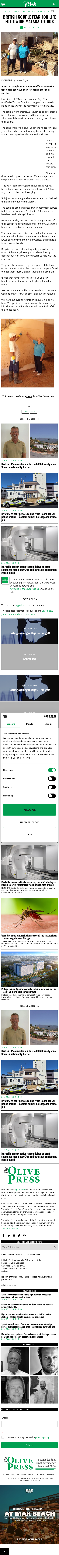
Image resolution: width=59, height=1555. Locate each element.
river (33, 411)
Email (5, 1417)
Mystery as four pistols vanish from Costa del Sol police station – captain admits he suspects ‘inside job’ (29, 516)
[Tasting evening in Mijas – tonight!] (29, 631)
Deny (29, 834)
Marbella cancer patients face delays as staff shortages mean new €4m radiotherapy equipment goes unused (29, 569)
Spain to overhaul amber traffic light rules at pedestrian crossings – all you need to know (26, 1295)
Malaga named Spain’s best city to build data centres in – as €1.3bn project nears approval (28, 990)
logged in (19, 605)
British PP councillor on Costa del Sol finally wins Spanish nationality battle (28, 465)
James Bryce (33, 27)
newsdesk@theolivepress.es (24, 588)
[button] (55, 1247)
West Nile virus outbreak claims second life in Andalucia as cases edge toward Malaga (29, 937)
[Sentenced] (29, 657)
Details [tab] (29, 724)
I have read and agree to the (27, 1437)
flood (25, 411)
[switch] (52, 778)
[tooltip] (3, 1235)
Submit (29, 1445)
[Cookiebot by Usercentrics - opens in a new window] (44, 716)
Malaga (31, 11)
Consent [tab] (10, 724)
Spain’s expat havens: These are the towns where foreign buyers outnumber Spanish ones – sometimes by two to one (28, 1325)
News (29, 396)
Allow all (30, 810)
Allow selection (30, 822)
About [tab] (48, 724)
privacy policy (42, 1437)
